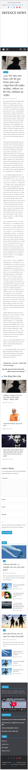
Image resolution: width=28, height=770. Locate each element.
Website (4, 514)
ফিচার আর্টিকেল (6, 72)
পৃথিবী (4, 630)
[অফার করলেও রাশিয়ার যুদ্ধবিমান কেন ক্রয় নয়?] (7, 587)
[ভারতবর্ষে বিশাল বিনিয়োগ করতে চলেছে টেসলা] (14, 409)
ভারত (4, 561)
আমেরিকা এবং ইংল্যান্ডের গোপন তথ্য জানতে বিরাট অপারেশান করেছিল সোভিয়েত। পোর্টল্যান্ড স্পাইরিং (12, 397)
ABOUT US (4, 741)
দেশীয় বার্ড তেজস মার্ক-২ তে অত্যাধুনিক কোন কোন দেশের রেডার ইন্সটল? (13, 567)
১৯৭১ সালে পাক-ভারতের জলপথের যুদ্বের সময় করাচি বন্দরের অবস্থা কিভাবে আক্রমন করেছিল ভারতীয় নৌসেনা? (18, 606)
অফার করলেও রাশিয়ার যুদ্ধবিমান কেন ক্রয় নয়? (14, 5)
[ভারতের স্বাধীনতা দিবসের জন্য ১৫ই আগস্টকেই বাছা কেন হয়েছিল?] (7, 596)
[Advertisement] (14, 32)
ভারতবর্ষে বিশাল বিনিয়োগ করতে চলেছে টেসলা (12, 425)
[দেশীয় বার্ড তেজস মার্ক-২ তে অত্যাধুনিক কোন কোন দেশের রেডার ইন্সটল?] (14, 552)
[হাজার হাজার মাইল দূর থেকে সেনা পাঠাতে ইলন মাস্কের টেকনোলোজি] (14, 621)
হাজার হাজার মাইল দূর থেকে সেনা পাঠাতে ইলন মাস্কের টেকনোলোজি (13, 635)
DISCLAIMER (5, 747)
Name (4, 499)
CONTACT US (5, 744)
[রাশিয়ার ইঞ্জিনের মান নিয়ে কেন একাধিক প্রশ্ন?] (7, 671)
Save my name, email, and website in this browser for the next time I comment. (14, 526)
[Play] (3, 710)
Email (4, 507)
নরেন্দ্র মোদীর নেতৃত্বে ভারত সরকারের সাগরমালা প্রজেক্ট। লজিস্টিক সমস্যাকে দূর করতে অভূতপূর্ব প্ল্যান (13, 370)
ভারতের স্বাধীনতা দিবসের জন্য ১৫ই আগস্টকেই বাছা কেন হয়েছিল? (18, 595)
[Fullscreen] (24, 710)
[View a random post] (24, 49)
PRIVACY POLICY (6, 751)
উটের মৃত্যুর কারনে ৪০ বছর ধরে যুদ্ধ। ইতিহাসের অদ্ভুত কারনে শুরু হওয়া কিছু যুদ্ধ (15, 364)
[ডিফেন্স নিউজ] (3, 49)
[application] (14, 704)
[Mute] (22, 710)
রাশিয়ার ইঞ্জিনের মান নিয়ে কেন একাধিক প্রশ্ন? (18, 670)
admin (15, 98)
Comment (5, 478)
